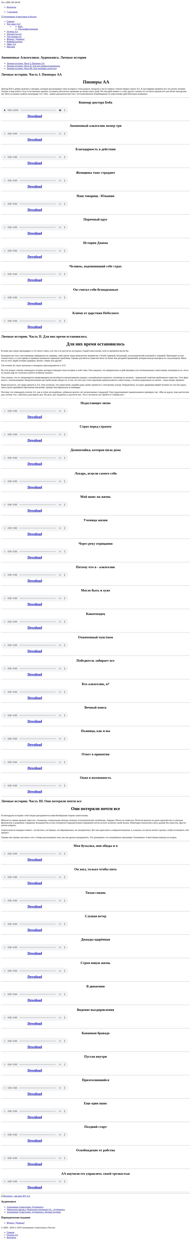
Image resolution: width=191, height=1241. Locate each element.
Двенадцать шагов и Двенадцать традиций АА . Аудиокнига (36, 1209)
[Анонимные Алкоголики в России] (18, 16)
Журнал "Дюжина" (16, 1223)
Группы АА (12, 1235)
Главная (10, 1232)
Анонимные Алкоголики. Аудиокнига (25, 1207)
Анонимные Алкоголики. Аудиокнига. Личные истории (34, 1212)
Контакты (11, 1237)
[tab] (26, 63)
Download (35, 116)
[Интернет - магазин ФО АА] (15, 1196)
